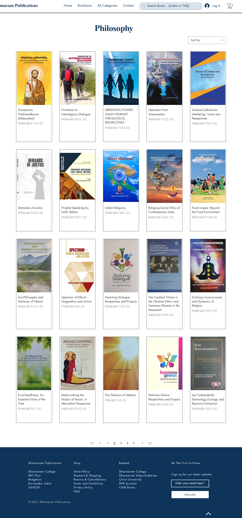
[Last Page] (150, 443)
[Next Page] (142, 443)
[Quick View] (34, 78)
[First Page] (92, 443)
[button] (107, 5)
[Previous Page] (99, 443)
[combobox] (207, 40)
